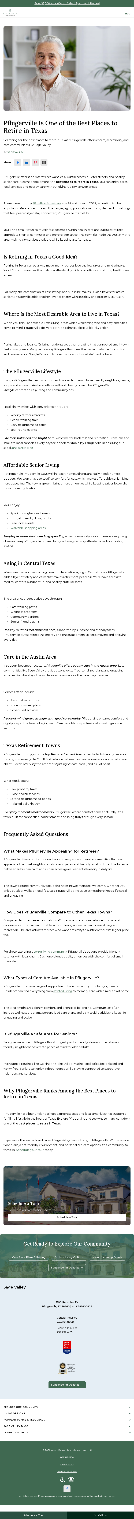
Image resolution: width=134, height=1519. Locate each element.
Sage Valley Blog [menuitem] (15, 1426)
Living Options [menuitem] (14, 1413)
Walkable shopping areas (28, 528)
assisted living (62, 991)
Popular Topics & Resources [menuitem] (24, 1419)
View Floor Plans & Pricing (28, 1257)
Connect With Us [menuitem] (15, 1432)
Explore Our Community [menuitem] (21, 1407)
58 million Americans (47, 203)
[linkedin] (26, 162)
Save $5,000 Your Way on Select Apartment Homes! (67, 3)
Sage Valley (15, 152)
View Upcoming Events (107, 1257)
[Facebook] (67, 1488)
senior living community (50, 951)
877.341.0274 (67, 1457)
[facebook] (17, 162)
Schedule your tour (30, 1150)
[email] (43, 162)
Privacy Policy (67, 1464)
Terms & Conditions (67, 1471)
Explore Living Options (69, 1257)
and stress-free (22, 448)
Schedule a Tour (67, 1217)
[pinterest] (35, 162)
